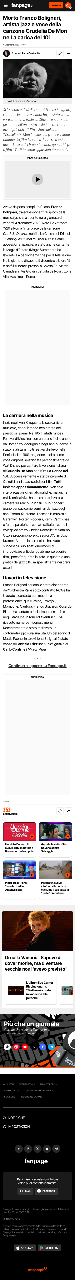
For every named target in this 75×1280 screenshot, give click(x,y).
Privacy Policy (48, 1084)
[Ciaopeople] (37, 1269)
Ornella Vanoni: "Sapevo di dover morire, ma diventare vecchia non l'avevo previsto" (36, 963)
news (6, 801)
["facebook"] (42, 1047)
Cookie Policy (11, 1090)
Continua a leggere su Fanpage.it (37, 665)
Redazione (9, 1096)
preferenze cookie (31, 1096)
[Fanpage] (38, 1161)
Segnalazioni (27, 1084)
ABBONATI (56, 5)
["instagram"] (16, 1047)
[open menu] (4, 5)
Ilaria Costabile (31, 53)
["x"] (33, 1047)
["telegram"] (51, 1047)
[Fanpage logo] (22, 5)
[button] (68, 53)
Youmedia (8, 1084)
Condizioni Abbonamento (39, 1090)
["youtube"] (25, 1047)
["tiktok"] (7, 1047)
